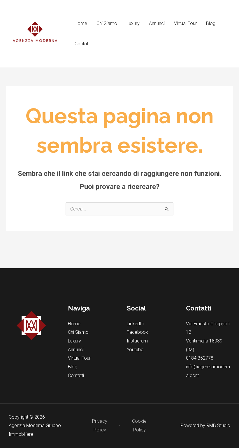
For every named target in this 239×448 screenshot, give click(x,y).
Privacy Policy (99, 425)
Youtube (135, 349)
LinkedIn (135, 323)
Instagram (137, 341)
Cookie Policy (139, 425)
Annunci (157, 23)
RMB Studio (218, 425)
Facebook (137, 332)
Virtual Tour (185, 23)
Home (81, 23)
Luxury (133, 23)
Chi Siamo (106, 23)
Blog (210, 23)
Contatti (83, 44)
